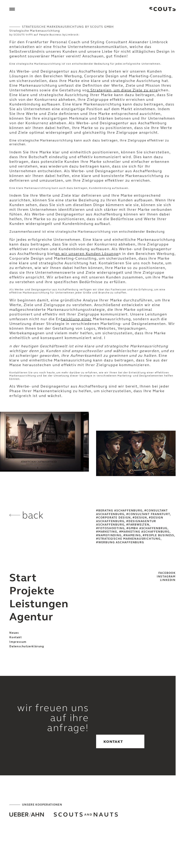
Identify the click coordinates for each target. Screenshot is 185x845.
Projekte (31, 590)
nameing (133, 535)
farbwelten (138, 524)
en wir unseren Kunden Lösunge (87, 253)
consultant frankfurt (149, 514)
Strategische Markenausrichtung (129, 538)
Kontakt (15, 637)
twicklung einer (76, 319)
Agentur (31, 616)
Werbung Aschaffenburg (121, 542)
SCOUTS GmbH (162, 9)
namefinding (110, 535)
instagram (166, 576)
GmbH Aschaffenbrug (148, 528)
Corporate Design (114, 517)
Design (141, 517)
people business (159, 535)
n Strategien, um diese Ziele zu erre (122, 90)
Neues (14, 632)
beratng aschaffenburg (120, 510)
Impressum (18, 641)
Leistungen (38, 603)
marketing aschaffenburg (145, 531)
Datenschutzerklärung (26, 646)
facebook (167, 573)
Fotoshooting (111, 528)
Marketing (107, 531)
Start (23, 577)
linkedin (168, 580)
